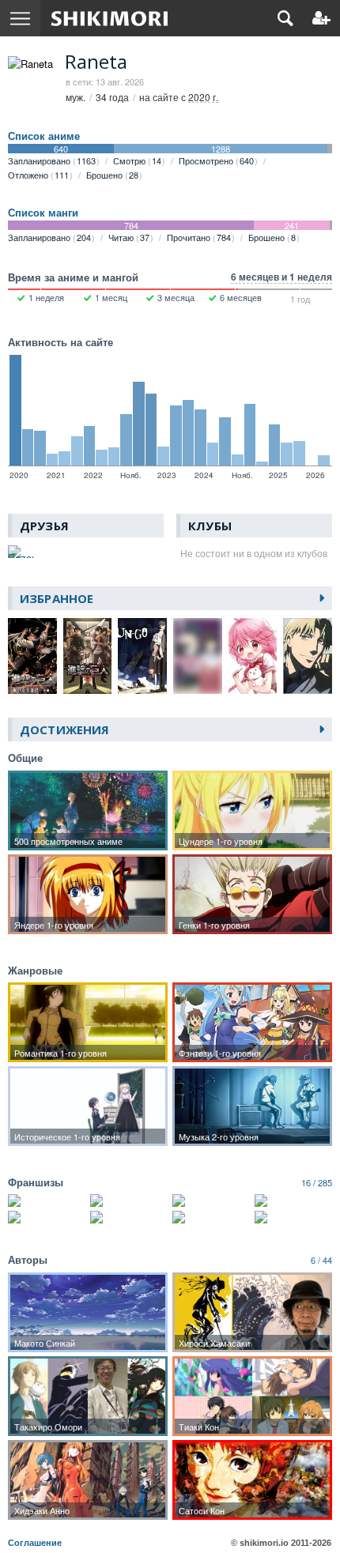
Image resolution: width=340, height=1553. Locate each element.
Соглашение (35, 1542)
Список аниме (44, 136)
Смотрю (137, 160)
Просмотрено (216, 160)
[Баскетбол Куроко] (129, 1200)
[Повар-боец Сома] (211, 1200)
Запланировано (52, 160)
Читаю (128, 237)
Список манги (43, 212)
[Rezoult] (22, 551)
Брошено (112, 174)
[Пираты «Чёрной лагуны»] (46, 1217)
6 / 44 (321, 1259)
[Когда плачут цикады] (129, 1217)
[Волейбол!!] (46, 1200)
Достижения (64, 729)
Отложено (38, 174)
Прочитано (199, 237)
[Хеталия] (293, 1217)
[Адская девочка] (211, 1217)
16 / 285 (316, 1182)
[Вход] (321, 18)
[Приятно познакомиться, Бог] (293, 1200)
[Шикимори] (109, 18)
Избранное (56, 598)
